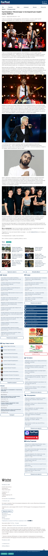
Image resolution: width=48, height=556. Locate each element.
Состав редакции (6, 518)
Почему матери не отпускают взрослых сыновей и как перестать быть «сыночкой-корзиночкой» (12, 313)
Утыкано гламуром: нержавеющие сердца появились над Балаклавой (10, 403)
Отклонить (4, 553)
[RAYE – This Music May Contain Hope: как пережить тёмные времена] (6, 263)
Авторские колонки (6, 514)
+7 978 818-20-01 (6, 543)
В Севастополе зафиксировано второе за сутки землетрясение (12, 293)
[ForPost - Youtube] (30, 520)
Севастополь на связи (31, 306)
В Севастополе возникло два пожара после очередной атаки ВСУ (11, 308)
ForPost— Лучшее (14, 523)
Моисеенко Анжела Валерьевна (11, 371)
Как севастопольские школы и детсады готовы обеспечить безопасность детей (11, 318)
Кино (18, 7)
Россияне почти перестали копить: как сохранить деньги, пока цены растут (9, 298)
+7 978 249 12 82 (5, 501)
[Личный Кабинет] (42, 1)
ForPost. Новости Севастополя (19, 525)
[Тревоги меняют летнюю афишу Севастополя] (29, 249)
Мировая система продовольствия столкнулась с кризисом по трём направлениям (12, 303)
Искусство (43, 7)
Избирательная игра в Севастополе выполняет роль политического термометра (11, 410)
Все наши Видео (30, 309)
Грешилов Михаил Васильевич (11, 353)
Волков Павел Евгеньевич (10, 349)
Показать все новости (12, 337)
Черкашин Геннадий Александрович (12, 378)
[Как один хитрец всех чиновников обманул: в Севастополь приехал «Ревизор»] (6, 256)
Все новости (5, 513)
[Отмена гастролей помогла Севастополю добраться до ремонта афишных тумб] (6, 249)
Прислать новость (12, 272)
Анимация (26, 7)
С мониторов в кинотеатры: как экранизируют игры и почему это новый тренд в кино (40, 263)
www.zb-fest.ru (34, 232)
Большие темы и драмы (31, 320)
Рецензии (10, 7)
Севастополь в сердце (31, 315)
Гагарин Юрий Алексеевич (10, 364)
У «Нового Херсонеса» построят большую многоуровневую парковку (10, 283)
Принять (11, 553)
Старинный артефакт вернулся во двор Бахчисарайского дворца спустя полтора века (11, 328)
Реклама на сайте (6, 484)
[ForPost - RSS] (27, 520)
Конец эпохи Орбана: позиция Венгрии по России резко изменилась (10, 288)
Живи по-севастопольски (32, 323)
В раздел (12, 414)
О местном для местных (31, 312)
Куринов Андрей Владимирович (11, 360)
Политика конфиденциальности (33, 551)
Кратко (3, 517)
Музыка (35, 7)
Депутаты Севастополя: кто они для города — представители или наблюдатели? (11, 397)
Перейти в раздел (12, 382)
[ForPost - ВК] (29, 520)
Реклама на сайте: (6, 540)
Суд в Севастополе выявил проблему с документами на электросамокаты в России (11, 278)
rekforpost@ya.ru (6, 546)
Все (3, 7)
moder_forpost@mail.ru (10, 498)
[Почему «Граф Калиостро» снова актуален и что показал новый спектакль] (29, 256)
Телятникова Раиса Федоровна (11, 357)
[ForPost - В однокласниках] (31, 520)
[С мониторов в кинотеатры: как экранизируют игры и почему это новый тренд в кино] (29, 263)
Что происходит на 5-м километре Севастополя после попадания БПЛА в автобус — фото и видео (36, 377)
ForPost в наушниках (31, 326)
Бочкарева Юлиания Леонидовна (11, 375)
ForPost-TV (4, 516)
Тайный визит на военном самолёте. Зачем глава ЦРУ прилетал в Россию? (11, 333)
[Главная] (5, 1)
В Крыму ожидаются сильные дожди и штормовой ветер (9, 323)
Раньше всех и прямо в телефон (33, 317)
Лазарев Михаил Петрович (10, 367)
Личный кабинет (36, 272)
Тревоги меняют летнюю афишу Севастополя (39, 249)
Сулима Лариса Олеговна (9, 346)
